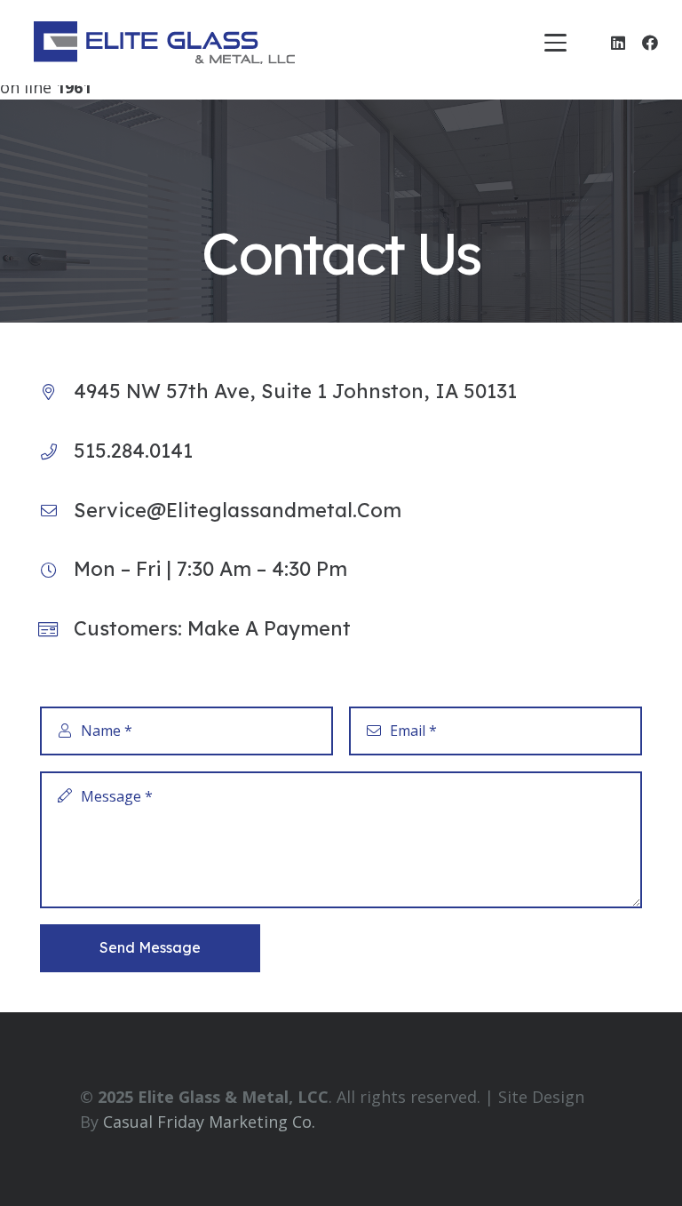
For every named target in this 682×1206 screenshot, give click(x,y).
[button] (556, 42)
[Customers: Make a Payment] (57, 629)
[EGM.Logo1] (164, 42)
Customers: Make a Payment (212, 628)
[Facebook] (650, 43)
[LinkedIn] (618, 43)
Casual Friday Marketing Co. (209, 1121)
